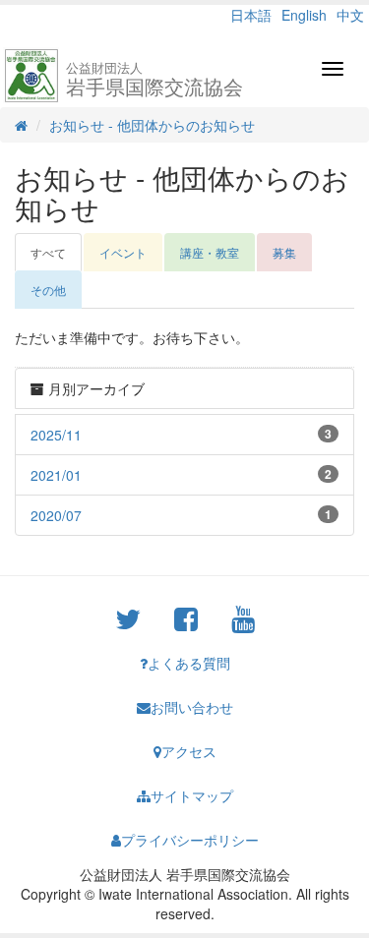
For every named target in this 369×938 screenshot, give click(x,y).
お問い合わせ (192, 707)
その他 (48, 289)
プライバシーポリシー (190, 840)
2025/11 (56, 434)
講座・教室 (209, 252)
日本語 (251, 15)
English (304, 15)
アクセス (188, 751)
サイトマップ (192, 795)
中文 (350, 15)
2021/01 (56, 475)
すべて (48, 252)
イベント (123, 252)
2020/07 (56, 515)
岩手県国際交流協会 (154, 79)
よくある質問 (189, 663)
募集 (284, 252)
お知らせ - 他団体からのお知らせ (152, 125)
